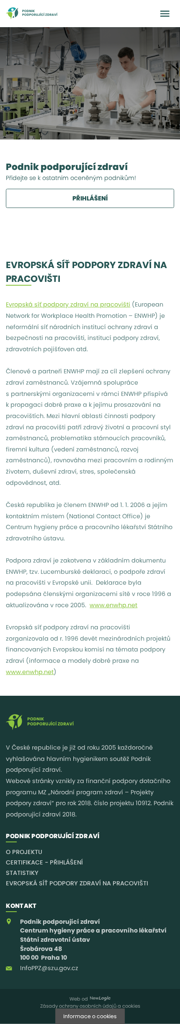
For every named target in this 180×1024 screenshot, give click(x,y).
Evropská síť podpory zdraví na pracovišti (68, 304)
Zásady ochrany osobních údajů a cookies (90, 1006)
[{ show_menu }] (165, 13)
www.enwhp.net (113, 605)
